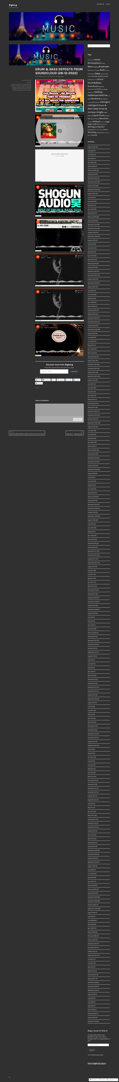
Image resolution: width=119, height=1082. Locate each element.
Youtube (94, 135)
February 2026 (92, 170)
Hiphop (89, 102)
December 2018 (92, 504)
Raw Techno (104, 124)
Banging (103, 63)
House (92, 102)
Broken (92, 70)
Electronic (101, 86)
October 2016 (91, 605)
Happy (109, 95)
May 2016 (90, 621)
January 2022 (91, 360)
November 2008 (92, 901)
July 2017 (90, 570)
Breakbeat (26, 84)
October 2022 (92, 325)
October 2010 (91, 831)
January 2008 (92, 940)
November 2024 (92, 228)
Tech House (100, 129)
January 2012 (91, 784)
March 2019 (91, 493)
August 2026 (91, 147)
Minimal (106, 115)
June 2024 (91, 248)
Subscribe (74, 371)
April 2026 (91, 162)
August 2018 (91, 520)
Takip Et (92, 1050)
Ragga (107, 122)
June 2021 (91, 388)
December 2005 (92, 1021)
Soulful (101, 127)
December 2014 (92, 687)
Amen (12, 84)
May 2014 (90, 714)
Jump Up (29, 88)
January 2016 (91, 636)
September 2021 (92, 376)
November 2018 (92, 508)
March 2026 (91, 166)
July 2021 (90, 384)
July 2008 (91, 916)
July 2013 (90, 749)
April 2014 (91, 718)
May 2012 (90, 769)
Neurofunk (28, 90)
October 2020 (92, 419)
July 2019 (90, 477)
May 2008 (91, 924)
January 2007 (92, 978)
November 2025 (92, 182)
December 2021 (92, 364)
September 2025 (92, 189)
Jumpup (15, 90)
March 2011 (91, 815)
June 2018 (91, 528)
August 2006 (91, 994)
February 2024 (92, 263)
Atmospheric (18, 84)
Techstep (92, 132)
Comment (78, 419)
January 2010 (91, 846)
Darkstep (107, 70)
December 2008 (92, 897)
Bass (22, 84)
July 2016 (90, 617)
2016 (89, 60)
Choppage (96, 70)
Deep (11, 85)
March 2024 (91, 259)
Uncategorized (59, 76)
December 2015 (92, 640)
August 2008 (91, 912)
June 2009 (91, 873)
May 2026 (90, 158)
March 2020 (91, 446)
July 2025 (90, 197)
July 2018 (90, 524)
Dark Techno (91, 74)
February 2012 (92, 780)
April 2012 (91, 772)
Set (96, 127)
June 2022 (91, 341)
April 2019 (91, 489)
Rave (98, 124)
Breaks (89, 70)
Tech (96, 129)
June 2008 (91, 920)
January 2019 (91, 500)
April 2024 (91, 256)
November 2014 (92, 691)
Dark (30, 84)
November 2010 (92, 827)
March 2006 (91, 1010)
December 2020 (92, 411)
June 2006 (91, 1002)
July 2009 (90, 870)
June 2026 (91, 154)
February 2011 (92, 819)
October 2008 (92, 905)
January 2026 (91, 174)
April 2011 (90, 811)
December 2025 (92, 178)
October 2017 (91, 559)
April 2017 (91, 582)
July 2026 (90, 151)
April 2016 (91, 625)
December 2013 (92, 734)
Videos (108, 4)
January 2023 (91, 314)
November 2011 (92, 792)
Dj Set (100, 76)
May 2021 (90, 392)
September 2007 (93, 955)
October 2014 (91, 695)
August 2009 (91, 866)
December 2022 (92, 318)
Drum (14, 85)
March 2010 (91, 838)
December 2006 (92, 982)
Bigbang (13, 5)
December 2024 (92, 224)
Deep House (102, 73)
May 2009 (90, 877)
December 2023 (92, 271)
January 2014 (91, 730)
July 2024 (90, 244)
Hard (89, 99)
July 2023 (90, 290)
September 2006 (93, 990)
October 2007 (92, 951)
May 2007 (90, 967)
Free (95, 89)
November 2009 (92, 854)
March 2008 (91, 932)
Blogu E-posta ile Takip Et (97, 1031)
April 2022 (91, 349)
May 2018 (90, 531)
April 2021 (91, 395)
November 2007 (92, 947)
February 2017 (92, 590)
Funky (102, 89)
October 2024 (92, 232)
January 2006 (92, 1017)
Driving (95, 79)
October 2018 (91, 512)
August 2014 (91, 702)
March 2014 (91, 722)
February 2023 (92, 310)
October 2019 (91, 465)
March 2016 (91, 629)
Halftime (19, 87)
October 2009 (92, 858)
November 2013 (92, 737)
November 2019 (92, 461)
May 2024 (90, 252)
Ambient (92, 60)
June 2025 (91, 201)
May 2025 (90, 205)
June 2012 (91, 765)
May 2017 (90, 578)
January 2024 (91, 267)
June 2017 (91, 574)
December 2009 (92, 850)
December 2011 (92, 788)
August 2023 (91, 287)
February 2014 (92, 726)
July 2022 (90, 337)
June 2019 (91, 481)
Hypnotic (97, 102)
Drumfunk (24, 85)
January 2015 (91, 683)
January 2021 (91, 407)
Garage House (91, 92)
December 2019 (92, 458)
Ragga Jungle (92, 124)
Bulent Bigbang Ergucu (97, 1063)
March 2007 (91, 971)
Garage (105, 89)
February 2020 (92, 450)
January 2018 (91, 547)
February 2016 (92, 633)
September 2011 (92, 800)
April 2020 (91, 442)
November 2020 (92, 415)
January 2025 (91, 221)
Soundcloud (100, 4)
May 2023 (90, 298)
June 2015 (91, 664)
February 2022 (92, 357)
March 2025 (91, 213)
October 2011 (91, 796)
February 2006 (92, 1013)
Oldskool (96, 121)
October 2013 (91, 741)
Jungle (18, 90)
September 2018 (92, 516)
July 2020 (90, 430)
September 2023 (92, 283)
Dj (92, 76)
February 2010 (92, 842)
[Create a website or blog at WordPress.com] (9, 1077)
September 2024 (92, 236)
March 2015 (91, 675)
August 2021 (91, 380)
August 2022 (91, 333)
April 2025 (91, 209)
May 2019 (90, 485)
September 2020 (93, 423)
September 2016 (92, 609)
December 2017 (92, 551)
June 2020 (91, 434)
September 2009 (93, 862)
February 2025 (92, 217)
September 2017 (92, 563)
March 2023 (91, 306)
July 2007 (90, 959)
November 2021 (92, 368)
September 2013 (92, 745)
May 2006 (90, 1006)
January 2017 (91, 594)
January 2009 (92, 893)
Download (105, 76)
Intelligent (28, 87)
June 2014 (91, 710)
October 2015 (91, 648)
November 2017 (92, 555)
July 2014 (90, 706)
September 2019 (92, 469)
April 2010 (91, 835)
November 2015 (92, 644)
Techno (105, 129)
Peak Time (102, 121)
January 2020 (92, 454)
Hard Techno (104, 99)
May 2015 (90, 667)
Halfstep (29, 85)
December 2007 (92, 943)
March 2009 (91, 885)
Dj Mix (96, 76)
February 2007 (92, 975)
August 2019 (91, 473)
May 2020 (90, 438)
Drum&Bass (39, 76)
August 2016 (91, 613)
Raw (101, 124)
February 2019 (92, 496)
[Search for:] (99, 46)
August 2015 (91, 656)
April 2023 (91, 302)
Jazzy (25, 88)
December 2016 (92, 598)
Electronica (91, 89)
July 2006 (90, 998)
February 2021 (92, 403)
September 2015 (92, 652)
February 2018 (92, 543)
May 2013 (90, 753)
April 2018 (91, 535)
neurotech (90, 121)
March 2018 (91, 539)
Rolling (91, 127)
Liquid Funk (23, 90)
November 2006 (92, 986)
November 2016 (92, 601)
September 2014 (92, 699)
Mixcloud (93, 118)
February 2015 (92, 679)
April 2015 (91, 671)
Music (45, 76)
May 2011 (90, 807)
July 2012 (90, 761)
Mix (89, 119)
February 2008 (92, 936)
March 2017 (91, 586)
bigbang (29, 82)
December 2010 (92, 823)
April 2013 (91, 757)
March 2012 (91, 776)
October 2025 (92, 186)
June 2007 (91, 963)
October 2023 (92, 279)
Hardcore (24, 87)
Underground (100, 132)
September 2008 (93, 908)
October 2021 (91, 372)
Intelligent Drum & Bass (17, 88)
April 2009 (91, 881)
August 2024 (91, 240)
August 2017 (91, 566)
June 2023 (91, 294)
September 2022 (92, 329)
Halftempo (14, 87)
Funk (99, 89)
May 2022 (90, 345)
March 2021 (91, 399)
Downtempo (91, 79)
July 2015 (90, 660)
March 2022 (91, 353)
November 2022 (92, 322)
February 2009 (92, 889)
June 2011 (90, 804)
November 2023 (92, 275)
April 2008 (91, 928)
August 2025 (91, 193)
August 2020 (91, 427)
